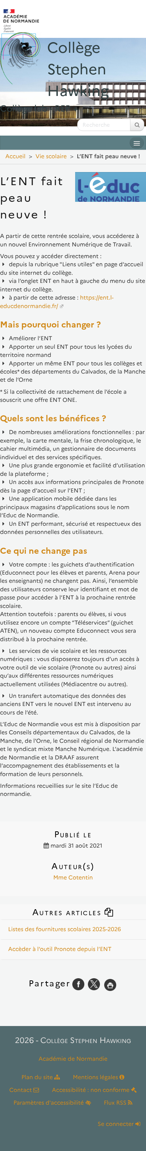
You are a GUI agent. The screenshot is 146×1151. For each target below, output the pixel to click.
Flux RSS (116, 1103)
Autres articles (68, 912)
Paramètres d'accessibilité (49, 1103)
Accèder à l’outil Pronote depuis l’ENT (59, 949)
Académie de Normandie (73, 1059)
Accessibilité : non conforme (91, 1090)
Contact (21, 1090)
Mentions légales (96, 1077)
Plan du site (38, 1077)
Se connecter (116, 1124)
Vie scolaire (51, 156)
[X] (94, 983)
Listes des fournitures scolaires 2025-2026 (64, 929)
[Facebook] (78, 983)
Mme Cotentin (73, 877)
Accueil (15, 156)
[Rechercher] (137, 125)
